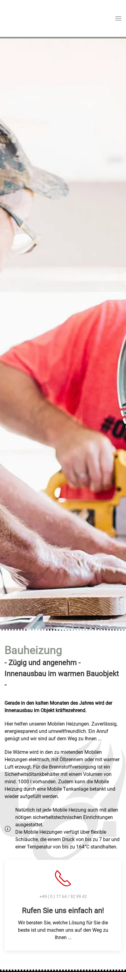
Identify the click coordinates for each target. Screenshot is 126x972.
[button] (118, 18)
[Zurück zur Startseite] (27, 18)
